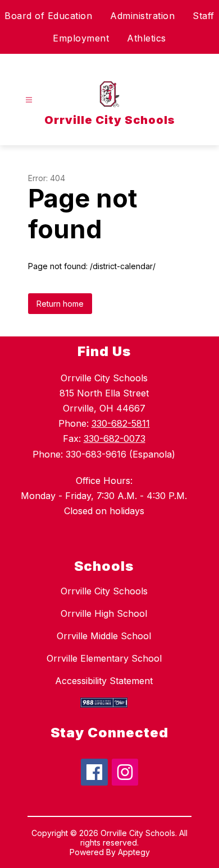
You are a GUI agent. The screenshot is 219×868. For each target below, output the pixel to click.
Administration (142, 15)
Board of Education (48, 15)
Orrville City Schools (104, 591)
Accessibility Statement (104, 680)
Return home (60, 303)
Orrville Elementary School (104, 658)
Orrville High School (104, 613)
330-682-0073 (114, 438)
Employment (81, 38)
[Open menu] (28, 100)
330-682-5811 (121, 423)
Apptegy (134, 852)
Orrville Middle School (104, 635)
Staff (204, 15)
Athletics (146, 38)
